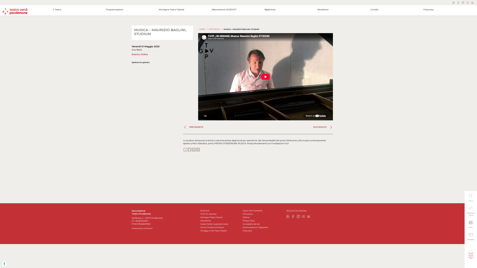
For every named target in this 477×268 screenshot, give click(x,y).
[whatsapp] (453, 2)
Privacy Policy (249, 221)
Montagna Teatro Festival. (211, 217)
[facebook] (458, 2)
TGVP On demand (208, 214)
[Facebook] (185, 149)
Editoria (246, 217)
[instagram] (463, 2)
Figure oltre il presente (252, 211)
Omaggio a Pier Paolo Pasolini (213, 231)
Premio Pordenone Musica (212, 227)
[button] (471, 197)
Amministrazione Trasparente (255, 227)
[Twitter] (189, 149)
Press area (247, 231)
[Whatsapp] (198, 149)
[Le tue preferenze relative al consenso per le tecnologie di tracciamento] (4, 263)
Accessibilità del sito (251, 224)
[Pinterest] (194, 149)
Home (202, 29)
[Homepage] (14, 10)
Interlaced (148, 228)
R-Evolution (248, 214)
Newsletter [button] (323, 9)
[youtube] (468, 2)
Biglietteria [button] (270, 9)
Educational (205, 221)
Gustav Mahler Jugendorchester (214, 224)
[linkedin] (472, 2)
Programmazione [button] (114, 9)
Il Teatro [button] (57, 9)
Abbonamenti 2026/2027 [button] (224, 9)
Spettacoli (214, 29)
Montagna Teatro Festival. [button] (171, 9)
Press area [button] (428, 9)
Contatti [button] (374, 9)
